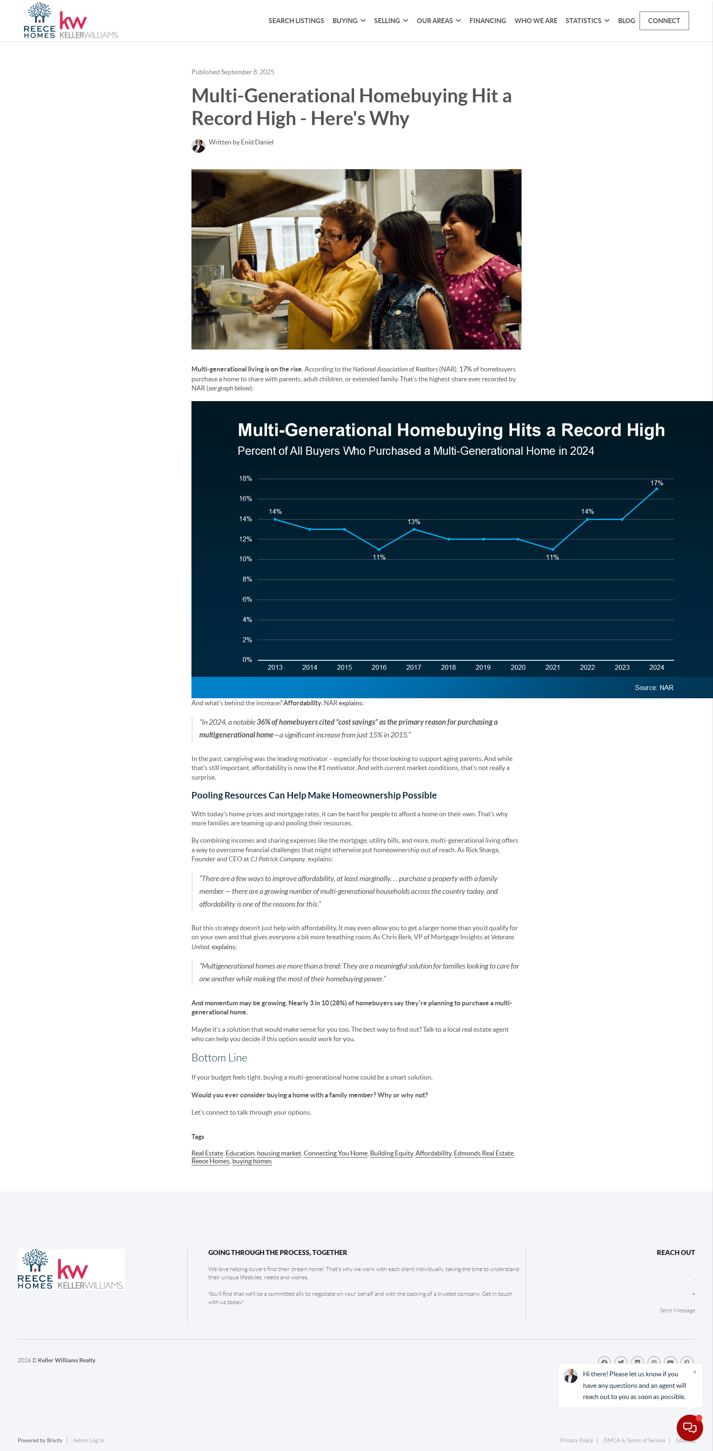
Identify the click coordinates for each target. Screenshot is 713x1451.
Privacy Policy (576, 1440)
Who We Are (536, 20)
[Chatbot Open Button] (690, 1428)
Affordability (433, 1153)
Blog (626, 20)
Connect (664, 20)
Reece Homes (210, 1161)
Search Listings (296, 20)
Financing (488, 20)
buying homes (252, 1161)
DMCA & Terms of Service (635, 1440)
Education (240, 1153)
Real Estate (207, 1153)
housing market (279, 1153)
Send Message (677, 1310)
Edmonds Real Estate (484, 1153)
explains (350, 703)
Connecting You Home (336, 1153)
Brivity (55, 1440)
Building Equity (391, 1153)
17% (465, 369)
